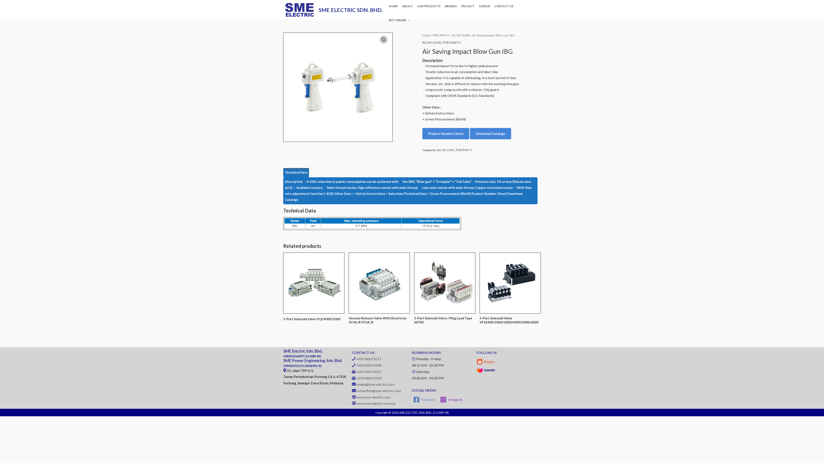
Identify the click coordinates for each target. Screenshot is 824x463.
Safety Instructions (439, 113)
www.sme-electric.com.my (375, 403)
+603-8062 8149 (368, 378)
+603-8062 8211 (368, 359)
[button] (384, 40)
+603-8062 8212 (368, 372)
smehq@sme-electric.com (375, 384)
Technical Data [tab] (296, 172)
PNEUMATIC (441, 35)
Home (426, 35)
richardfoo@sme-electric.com (379, 391)
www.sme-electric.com (373, 397)
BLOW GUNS (461, 35)
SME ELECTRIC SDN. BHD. (350, 10)
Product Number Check (445, 133)
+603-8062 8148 (368, 365)
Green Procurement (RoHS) (445, 119)
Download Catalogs (490, 133)
